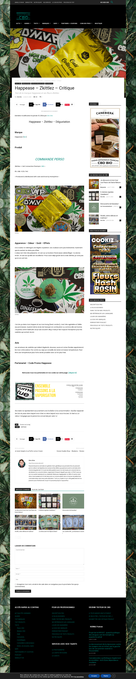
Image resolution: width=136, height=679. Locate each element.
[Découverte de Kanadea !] (73, 501)
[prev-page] (16, 537)
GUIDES (17, 616)
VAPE (16, 649)
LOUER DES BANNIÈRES (98, 316)
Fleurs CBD (39, 80)
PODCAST (18, 655)
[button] (107, 2)
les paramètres (79, 677)
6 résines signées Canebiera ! (47, 510)
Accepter (94, 676)
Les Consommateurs (106, 206)
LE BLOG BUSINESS (96, 307)
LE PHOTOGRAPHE (58, 650)
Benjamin (103, 187)
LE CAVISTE (55, 656)
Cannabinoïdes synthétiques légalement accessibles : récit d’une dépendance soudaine (105, 660)
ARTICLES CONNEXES (23, 490)
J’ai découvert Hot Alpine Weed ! (48, 531)
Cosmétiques (21, 640)
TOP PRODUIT (49, 83)
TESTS (17, 625)
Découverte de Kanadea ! (69, 510)
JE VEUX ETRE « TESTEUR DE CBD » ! (101, 616)
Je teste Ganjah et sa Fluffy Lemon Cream (29, 451)
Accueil (17, 80)
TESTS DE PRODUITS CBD (28, 80)
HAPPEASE (23, 427)
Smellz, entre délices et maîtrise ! (24, 531)
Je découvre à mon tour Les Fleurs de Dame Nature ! (110, 182)
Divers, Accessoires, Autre (25, 646)
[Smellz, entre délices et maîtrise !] (26, 522)
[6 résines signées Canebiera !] (49, 501)
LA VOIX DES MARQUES (98, 319)
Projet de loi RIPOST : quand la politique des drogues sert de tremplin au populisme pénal (104, 635)
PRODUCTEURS (26, 83)
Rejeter (106, 676)
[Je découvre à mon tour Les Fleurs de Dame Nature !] (26, 501)
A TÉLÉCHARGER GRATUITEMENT (100, 613)
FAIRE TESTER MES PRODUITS (100, 310)
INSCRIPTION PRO (96, 304)
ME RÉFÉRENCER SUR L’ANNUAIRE (101, 313)
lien (25, 137)
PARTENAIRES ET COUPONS (24, 652)
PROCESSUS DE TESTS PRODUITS (101, 325)
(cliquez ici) (72, 373)
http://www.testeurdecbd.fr (36, 463)
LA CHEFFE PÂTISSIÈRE (59, 653)
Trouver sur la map (25, 424)
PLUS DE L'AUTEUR (38, 490)
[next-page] (19, 537)
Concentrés (20, 637)
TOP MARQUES (20, 619)
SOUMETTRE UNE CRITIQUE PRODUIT (101, 619)
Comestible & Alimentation (25, 643)
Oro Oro (19, 97)
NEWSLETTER (19, 658)
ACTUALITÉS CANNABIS (23, 613)
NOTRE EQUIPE (95, 328)
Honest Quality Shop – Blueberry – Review (70, 451)
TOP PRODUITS (20, 622)
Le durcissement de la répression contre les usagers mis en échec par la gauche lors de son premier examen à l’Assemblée (105, 647)
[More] (72, 105)
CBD (42, 166)
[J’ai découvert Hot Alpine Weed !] (49, 522)
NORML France (96, 626)
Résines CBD (21, 631)
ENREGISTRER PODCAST (98, 322)
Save (68, 105)
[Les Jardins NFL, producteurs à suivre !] (73, 522)
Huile (18, 634)
